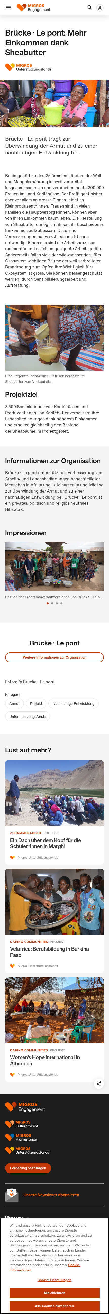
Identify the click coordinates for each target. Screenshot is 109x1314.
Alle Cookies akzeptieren (54, 1306)
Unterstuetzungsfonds (27, 716)
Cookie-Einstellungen (55, 1280)
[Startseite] (33, 8)
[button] (8, 7)
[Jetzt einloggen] (99, 7)
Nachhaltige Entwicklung (73, 703)
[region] (54, 1266)
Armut (14, 703)
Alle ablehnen (54, 1293)
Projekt (36, 703)
